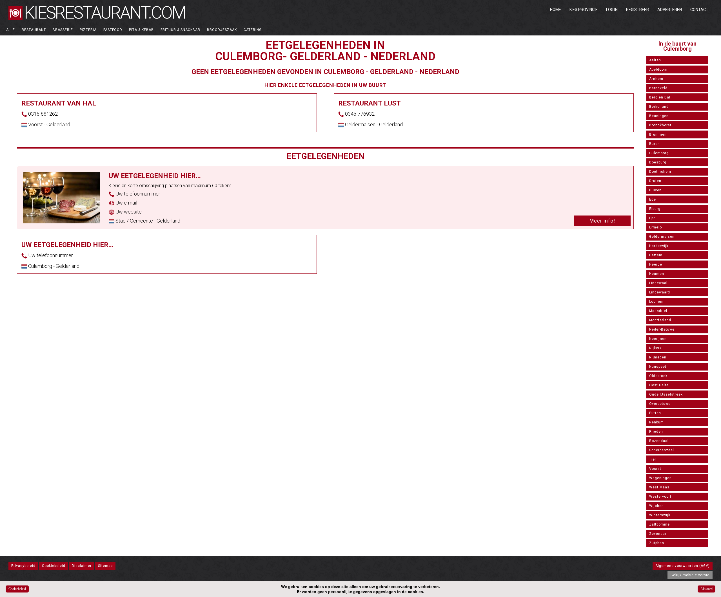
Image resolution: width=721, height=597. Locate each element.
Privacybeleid (23, 566)
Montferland (660, 320)
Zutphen (656, 543)
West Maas (659, 487)
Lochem (656, 302)
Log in (612, 9)
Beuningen (659, 116)
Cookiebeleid (53, 566)
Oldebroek (658, 376)
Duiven (655, 190)
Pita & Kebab (141, 30)
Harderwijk (658, 246)
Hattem (655, 255)
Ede (652, 199)
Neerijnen (658, 339)
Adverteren (669, 9)
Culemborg (659, 153)
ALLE (10, 30)
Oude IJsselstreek (666, 394)
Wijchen (656, 506)
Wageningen (660, 478)
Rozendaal (659, 441)
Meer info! (602, 221)
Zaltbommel (660, 524)
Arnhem (656, 79)
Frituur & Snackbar (180, 30)
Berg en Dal (659, 97)
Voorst (655, 469)
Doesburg (657, 162)
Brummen (658, 134)
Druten (655, 181)
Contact (699, 9)
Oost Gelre (659, 385)
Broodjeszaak (222, 30)
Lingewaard (659, 292)
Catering (253, 30)
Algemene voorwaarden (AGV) (682, 566)
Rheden (656, 432)
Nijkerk (655, 348)
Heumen (656, 274)
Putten (655, 413)
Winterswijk (659, 515)
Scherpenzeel (661, 450)
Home (555, 9)
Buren (654, 144)
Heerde (655, 264)
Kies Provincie (583, 9)
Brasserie (63, 30)
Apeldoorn (658, 69)
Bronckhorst (660, 125)
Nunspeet (657, 367)
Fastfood (112, 30)
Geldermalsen (662, 237)
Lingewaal (658, 283)
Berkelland (659, 107)
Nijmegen (657, 357)
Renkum (656, 422)
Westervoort (660, 497)
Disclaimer (82, 566)
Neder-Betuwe (662, 329)
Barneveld (658, 88)
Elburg (654, 209)
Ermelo (655, 227)
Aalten (655, 60)
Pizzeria (88, 30)
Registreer (637, 9)
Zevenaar (657, 534)
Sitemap (105, 566)
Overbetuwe (660, 404)
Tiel (652, 459)
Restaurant (34, 30)
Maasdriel (658, 311)
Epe (652, 218)
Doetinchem (660, 172)
